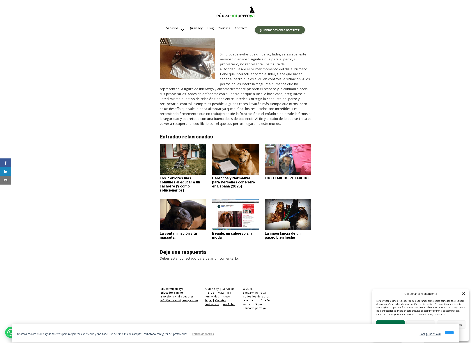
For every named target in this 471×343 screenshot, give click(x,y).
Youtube (224, 28)
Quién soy (196, 28)
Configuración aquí (430, 334)
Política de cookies (203, 334)
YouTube (229, 304)
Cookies (220, 300)
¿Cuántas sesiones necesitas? (280, 30)
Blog (210, 28)
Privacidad (212, 296)
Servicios (172, 28)
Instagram (212, 304)
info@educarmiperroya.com (179, 300)
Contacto (241, 28)
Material (223, 292)
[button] (463, 293)
